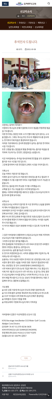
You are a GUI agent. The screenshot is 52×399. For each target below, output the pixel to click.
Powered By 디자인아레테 (38, 394)
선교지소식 (11, 23)
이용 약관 (5, 394)
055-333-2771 (13, 391)
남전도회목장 (14, 27)
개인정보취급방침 (19, 394)
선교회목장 (39, 27)
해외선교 (41, 23)
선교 (23, 16)
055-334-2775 (30, 391)
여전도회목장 (27, 27)
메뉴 (5, 4)
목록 (26, 358)
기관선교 (31, 23)
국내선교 (22, 23)
